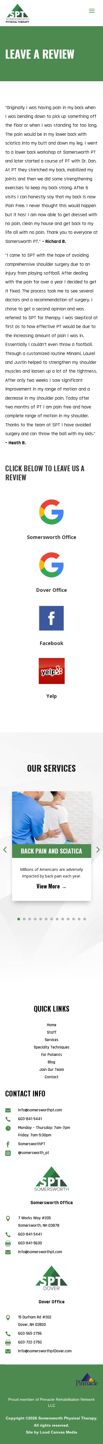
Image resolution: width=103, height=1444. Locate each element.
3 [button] (29, 919)
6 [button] (46, 919)
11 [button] (73, 919)
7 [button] (51, 919)
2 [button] (24, 919)
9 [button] (62, 919)
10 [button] (68, 919)
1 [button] (18, 919)
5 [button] (40, 919)
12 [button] (79, 919)
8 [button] (57, 919)
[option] (51, 846)
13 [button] (84, 919)
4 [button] (35, 919)
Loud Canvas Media (58, 1432)
